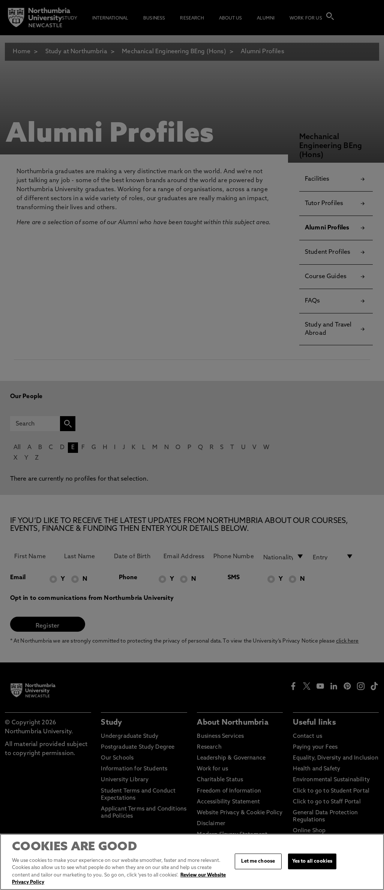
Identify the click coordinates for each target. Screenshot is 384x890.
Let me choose (258, 861)
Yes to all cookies (312, 861)
